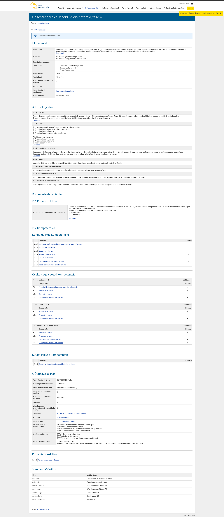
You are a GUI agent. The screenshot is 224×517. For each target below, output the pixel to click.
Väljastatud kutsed (74, 8)
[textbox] (191, 4)
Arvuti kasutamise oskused (48, 460)
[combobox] (192, 4)
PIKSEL (193, 515)
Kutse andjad (141, 8)
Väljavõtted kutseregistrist (174, 8)
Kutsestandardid (91, 8)
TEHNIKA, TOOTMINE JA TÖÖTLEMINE (71, 414)
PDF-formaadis (40, 30)
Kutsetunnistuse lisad (110, 8)
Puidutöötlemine (63, 418)
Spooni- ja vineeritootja (66, 421)
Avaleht (61, 8)
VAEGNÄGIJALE (183, 3)
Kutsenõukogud (155, 8)
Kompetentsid (127, 8)
